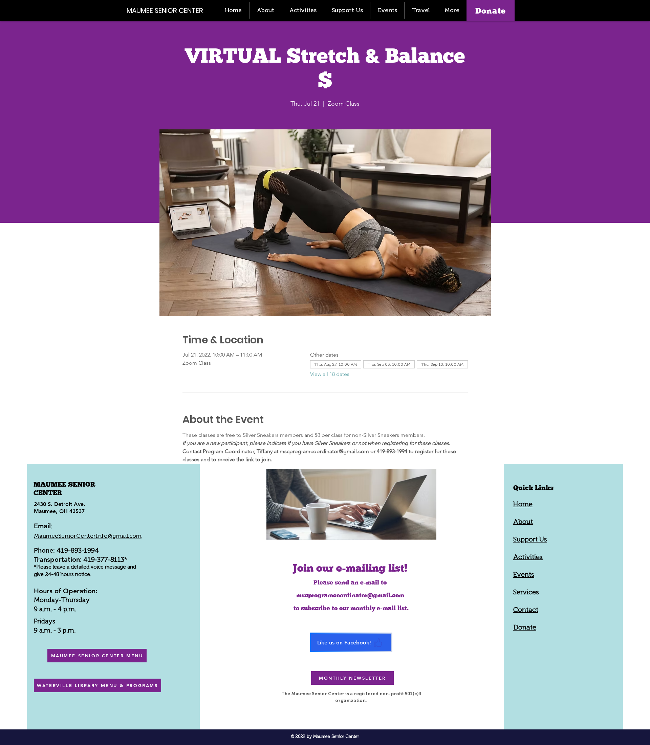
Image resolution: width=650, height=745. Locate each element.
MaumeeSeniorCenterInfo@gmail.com (88, 535)
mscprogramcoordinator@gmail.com (350, 595)
